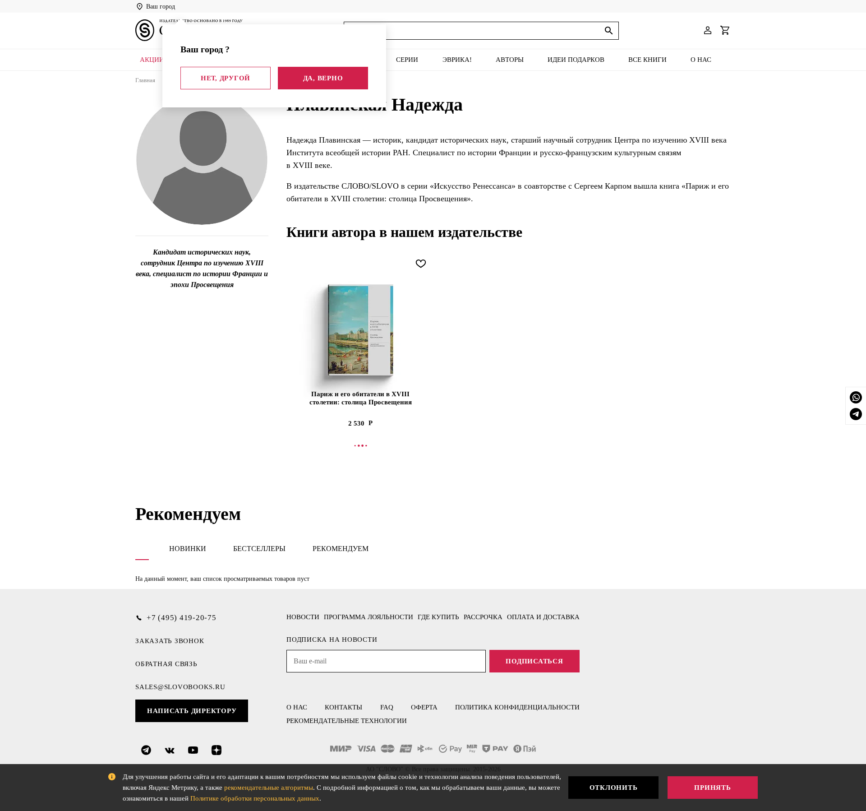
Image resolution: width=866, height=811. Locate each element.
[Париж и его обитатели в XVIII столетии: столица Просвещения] (360, 330)
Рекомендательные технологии (346, 720)
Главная (145, 80)
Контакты (343, 707)
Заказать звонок (169, 640)
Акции (152, 59)
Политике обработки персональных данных (254, 798)
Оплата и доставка (543, 617)
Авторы (510, 59)
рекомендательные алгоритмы (268, 787)
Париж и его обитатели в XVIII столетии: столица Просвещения (360, 398)
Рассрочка (483, 617)
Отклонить (614, 787)
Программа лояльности (368, 617)
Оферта (424, 707)
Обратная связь (166, 663)
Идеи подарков (576, 59)
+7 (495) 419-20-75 (181, 617)
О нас (701, 59)
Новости (302, 617)
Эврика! (457, 59)
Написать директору (192, 710)
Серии (407, 59)
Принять (712, 787)
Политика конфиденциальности (517, 707)
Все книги (647, 59)
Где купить (438, 617)
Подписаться (534, 661)
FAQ (386, 707)
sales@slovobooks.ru (180, 687)
